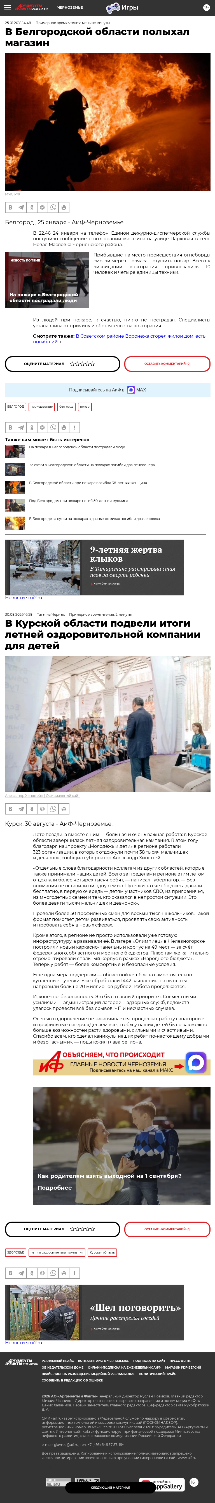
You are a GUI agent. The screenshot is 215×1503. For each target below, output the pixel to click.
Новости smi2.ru (23, 597)
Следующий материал (110, 1488)
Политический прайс (157, 1374)
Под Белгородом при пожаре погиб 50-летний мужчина (78, 501)
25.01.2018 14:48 (18, 23)
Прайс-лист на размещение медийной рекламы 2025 (88, 1374)
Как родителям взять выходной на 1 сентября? (110, 1176)
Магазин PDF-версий (183, 1367)
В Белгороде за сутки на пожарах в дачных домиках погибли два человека (94, 519)
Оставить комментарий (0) (167, 364)
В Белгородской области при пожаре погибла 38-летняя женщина (88, 483)
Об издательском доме (62, 1367)
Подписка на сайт (149, 1361)
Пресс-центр (180, 1361)
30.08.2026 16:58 (18, 614)
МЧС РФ (12, 194)
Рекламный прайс (58, 1361)
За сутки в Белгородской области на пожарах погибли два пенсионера (92, 465)
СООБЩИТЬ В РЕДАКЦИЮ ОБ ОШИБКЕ (72, 1380)
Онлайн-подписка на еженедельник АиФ (124, 1367)
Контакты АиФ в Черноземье (103, 1361)
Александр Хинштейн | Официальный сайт (42, 795)
